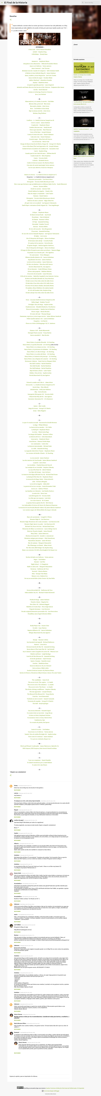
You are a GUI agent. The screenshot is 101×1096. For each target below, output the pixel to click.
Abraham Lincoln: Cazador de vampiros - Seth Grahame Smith (40, 70)
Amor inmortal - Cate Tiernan (40, 68)
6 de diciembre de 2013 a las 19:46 (29, 896)
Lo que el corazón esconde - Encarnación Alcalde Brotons (39, 422)
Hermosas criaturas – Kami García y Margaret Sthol (40, 361)
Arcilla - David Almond (40, 89)
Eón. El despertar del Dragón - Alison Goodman (40, 238)
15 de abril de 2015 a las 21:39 (26, 972)
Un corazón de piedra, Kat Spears (39, 722)
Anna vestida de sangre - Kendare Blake (40, 78)
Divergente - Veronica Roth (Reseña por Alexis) (40, 198)
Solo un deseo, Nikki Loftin (40, 668)
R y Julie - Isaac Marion (40, 628)
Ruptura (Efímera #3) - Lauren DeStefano (40, 630)
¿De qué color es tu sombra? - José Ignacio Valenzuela (40, 203)
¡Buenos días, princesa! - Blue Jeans (39, 104)
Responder (17, 790)
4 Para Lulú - (39, 49)
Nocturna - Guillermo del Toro (40, 569)
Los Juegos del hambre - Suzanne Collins (40, 434)
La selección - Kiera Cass (39, 493)
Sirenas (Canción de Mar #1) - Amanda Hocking (40, 647)
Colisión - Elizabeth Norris (40, 160)
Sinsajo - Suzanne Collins (40, 640)
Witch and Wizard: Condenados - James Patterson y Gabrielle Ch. (39, 746)
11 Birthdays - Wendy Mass (39, 54)
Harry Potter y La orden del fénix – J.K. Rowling (40, 354)
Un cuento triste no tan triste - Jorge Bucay (39, 713)
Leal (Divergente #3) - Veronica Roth (39, 495)
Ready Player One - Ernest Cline (39, 625)
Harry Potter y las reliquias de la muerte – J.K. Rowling (40, 359)
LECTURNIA (17, 924)
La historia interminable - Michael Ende (40, 446)
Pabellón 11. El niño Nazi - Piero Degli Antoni (39, 606)
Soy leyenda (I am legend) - (40, 642)
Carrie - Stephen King (40, 151)
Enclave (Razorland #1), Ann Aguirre (39, 266)
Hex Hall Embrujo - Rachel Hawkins (40, 368)
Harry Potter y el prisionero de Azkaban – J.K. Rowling (40, 349)
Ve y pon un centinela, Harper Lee (40, 739)
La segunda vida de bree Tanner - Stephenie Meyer (40, 451)
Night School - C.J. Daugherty (39, 564)
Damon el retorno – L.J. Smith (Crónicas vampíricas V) (40, 174)
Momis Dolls (17, 873)
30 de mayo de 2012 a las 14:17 (25, 809)
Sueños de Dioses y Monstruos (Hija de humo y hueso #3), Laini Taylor (40, 673)
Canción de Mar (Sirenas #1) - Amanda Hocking (40, 656)
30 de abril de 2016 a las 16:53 (33, 1023)
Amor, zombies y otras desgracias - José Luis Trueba (40, 75)
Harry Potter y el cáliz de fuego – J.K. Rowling (40, 351)
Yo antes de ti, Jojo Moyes (39, 765)
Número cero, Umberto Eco (40, 576)
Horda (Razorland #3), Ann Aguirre (39, 375)
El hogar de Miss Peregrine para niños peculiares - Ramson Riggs (40, 250)
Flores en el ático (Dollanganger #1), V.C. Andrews (40, 323)
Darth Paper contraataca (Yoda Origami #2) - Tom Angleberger (40, 205)
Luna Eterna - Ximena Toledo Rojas (39, 441)
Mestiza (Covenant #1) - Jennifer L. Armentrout (39, 536)
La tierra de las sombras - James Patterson (39, 262)
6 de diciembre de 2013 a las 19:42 (29, 883)
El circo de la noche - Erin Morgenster (40, 229)
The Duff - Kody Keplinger (40, 703)
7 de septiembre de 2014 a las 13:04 (25, 914)
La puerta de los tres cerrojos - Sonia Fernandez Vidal (40, 486)
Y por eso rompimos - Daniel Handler (39, 760)
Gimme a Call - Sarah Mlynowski (39, 330)
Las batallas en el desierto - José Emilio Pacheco (39, 491)
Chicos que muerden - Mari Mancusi (40, 130)
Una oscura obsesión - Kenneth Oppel (39, 710)
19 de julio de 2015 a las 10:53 (29, 1014)
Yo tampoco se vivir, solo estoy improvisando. (27, 801)
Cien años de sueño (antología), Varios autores (40, 165)
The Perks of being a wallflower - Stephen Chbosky (40, 689)
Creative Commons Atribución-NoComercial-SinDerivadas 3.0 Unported (65, 1088)
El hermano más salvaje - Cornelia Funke (40, 240)
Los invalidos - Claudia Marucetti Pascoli (39, 465)
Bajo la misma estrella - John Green (39, 111)
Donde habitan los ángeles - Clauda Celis (40, 191)
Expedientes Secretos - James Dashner (39, 259)
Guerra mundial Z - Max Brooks (39, 335)
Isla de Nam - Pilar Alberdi (40, 387)
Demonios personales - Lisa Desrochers (40, 179)
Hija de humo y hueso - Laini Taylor (40, 370)
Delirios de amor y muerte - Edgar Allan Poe (40, 200)
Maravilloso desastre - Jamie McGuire (39, 540)
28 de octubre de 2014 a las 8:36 (28, 924)
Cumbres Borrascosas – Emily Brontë (40, 127)
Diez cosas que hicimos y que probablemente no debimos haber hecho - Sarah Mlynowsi (40, 184)
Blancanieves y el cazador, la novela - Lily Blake (39, 101)
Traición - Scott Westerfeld (40, 696)
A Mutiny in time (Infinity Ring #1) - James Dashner (40, 73)
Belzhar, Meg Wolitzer (39, 113)
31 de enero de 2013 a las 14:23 (26, 855)
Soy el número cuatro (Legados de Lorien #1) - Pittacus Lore (40, 651)
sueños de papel (19, 820)
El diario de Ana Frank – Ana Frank (40, 215)
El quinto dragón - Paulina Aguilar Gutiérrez (40, 245)
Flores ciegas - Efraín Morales (40, 311)
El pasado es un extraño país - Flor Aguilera (40, 252)
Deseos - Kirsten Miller (40, 186)
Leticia (16, 793)
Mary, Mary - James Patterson (39, 533)
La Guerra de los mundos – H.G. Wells (40, 427)
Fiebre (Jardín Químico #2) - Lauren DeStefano (40, 318)
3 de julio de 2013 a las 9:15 (27, 873)
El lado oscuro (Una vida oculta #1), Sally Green (39, 281)
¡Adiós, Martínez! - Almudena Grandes (40, 80)
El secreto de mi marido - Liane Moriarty (39, 274)
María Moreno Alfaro (20, 1023)
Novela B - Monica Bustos (39, 571)
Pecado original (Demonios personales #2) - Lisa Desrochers (39, 611)
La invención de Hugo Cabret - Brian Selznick (39, 479)
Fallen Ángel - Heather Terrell (40, 302)
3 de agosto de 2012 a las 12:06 (25, 833)
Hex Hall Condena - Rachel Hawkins (40, 363)
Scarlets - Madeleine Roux (40, 663)
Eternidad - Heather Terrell (40, 224)
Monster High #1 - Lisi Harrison (39, 519)
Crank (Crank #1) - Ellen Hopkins (40, 155)
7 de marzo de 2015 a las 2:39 (26, 955)
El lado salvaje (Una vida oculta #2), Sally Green (40, 292)
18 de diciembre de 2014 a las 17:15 (26, 935)
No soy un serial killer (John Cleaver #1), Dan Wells (39, 578)
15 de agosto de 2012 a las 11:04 (26, 843)
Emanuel (16, 1032)
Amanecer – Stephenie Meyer (40, 61)
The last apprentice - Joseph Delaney (40, 691)
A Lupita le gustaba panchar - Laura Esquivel (40, 85)
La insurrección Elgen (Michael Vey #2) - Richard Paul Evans (40, 474)
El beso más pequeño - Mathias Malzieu (39, 271)
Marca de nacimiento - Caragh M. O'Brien (39, 517)
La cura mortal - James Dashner (39, 458)
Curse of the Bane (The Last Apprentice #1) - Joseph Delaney (40, 146)
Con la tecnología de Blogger (51, 1091)
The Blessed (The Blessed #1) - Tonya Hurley (40, 694)
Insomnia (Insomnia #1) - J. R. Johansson (40, 399)
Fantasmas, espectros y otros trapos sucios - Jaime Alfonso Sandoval (40, 316)
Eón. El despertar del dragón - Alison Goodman (40, 248)
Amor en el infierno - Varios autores (40, 66)
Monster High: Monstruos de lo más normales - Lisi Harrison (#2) (39, 521)
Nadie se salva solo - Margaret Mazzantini (39, 566)
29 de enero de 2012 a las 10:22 (25, 793)
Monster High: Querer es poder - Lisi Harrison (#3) (39, 524)
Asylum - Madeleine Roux (40, 82)
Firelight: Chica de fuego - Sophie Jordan (40, 304)
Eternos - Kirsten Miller (40, 226)
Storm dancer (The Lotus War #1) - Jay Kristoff (40, 649)
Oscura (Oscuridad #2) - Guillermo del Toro (39, 590)
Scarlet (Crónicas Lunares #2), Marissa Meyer (40, 670)
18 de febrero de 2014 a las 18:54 (27, 904)
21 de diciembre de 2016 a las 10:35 (27, 1032)
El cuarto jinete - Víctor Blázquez (39, 255)
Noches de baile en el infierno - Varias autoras (39, 557)
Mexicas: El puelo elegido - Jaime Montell (39, 531)
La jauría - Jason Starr (39, 462)
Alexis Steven (18, 1014)
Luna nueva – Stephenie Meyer (40, 439)
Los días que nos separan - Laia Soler (40, 498)
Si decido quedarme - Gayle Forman (40, 658)
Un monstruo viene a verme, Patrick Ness (39, 717)
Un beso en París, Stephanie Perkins (39, 715)
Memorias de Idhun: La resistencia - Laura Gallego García (39, 529)
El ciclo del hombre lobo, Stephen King (39, 290)
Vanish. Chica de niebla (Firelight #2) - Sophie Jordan (40, 734)
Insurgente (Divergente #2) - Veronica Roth (40, 394)
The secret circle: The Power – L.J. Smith (40, 687)
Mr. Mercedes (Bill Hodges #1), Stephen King (39, 547)
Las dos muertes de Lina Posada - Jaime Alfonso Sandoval (40, 460)
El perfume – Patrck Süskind (40, 217)
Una (39, 720)
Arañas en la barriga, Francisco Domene (40, 92)
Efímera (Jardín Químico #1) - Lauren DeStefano (39, 257)
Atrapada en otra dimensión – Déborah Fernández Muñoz (40, 63)
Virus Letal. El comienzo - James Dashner (40, 736)
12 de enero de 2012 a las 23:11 (25, 785)
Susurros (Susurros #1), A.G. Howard (40, 665)
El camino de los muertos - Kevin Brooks (40, 243)
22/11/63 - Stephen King (39, 52)
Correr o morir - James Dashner (40, 122)
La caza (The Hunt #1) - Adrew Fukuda (39, 470)
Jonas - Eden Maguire (39, 410)
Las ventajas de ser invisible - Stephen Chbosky (39, 467)
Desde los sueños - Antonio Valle (40, 189)
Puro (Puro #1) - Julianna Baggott (39, 604)
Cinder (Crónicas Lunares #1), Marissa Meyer (40, 163)
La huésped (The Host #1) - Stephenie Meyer (39, 477)
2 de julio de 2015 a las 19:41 (26, 992)
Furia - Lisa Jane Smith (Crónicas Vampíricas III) (40, 300)
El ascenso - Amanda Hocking (40, 231)
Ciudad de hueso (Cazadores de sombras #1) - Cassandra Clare (40, 148)
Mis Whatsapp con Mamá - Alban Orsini (40, 545)
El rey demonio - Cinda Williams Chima (39, 269)
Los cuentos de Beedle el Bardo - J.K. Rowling (39, 453)
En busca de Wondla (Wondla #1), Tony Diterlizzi (39, 278)
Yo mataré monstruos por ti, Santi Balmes (39, 762)
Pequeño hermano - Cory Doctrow (40, 609)
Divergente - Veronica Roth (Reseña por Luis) (40, 181)
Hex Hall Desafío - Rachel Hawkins (40, 366)
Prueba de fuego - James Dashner (39, 599)
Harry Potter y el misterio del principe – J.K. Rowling (40, 356)
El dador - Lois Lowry (40, 236)
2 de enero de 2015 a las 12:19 (26, 945)
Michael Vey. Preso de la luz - (39, 526)
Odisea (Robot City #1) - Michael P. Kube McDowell (39, 592)
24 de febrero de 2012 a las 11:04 (48, 800)
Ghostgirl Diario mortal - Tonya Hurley (39, 333)
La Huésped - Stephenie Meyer (40, 429)
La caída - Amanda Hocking (39, 448)
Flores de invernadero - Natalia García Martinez (40, 309)
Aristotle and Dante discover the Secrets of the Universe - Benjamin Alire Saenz (40, 87)
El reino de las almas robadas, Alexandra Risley (40, 285)
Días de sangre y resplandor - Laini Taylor (40, 193)
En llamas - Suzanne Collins (40, 219)
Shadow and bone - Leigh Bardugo (40, 654)
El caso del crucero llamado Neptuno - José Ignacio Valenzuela (40, 233)
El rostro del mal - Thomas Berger (40, 314)
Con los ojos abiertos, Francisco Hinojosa (40, 167)
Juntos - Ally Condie (40, 406)
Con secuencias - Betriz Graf (40, 141)
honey (16, 785)
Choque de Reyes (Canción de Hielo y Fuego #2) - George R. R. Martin (40, 144)
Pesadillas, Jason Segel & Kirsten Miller (39, 614)
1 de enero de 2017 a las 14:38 (33, 1042)
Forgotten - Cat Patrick (40, 321)
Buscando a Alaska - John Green (39, 106)
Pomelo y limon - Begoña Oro (39, 602)
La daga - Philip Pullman (40, 425)
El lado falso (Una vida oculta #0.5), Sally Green (39, 283)
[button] (10, 20)
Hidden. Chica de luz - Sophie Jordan (40, 373)
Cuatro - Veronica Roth (40, 158)
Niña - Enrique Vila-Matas (39, 573)
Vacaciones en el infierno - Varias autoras (40, 732)
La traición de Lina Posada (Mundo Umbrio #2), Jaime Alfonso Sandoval (40, 507)
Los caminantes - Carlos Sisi (39, 444)
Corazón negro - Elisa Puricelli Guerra (40, 139)
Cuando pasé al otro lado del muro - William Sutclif (40, 153)
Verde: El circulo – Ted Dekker (40, 729)
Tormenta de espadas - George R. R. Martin (40, 701)
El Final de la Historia (15, 2)
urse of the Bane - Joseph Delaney (41, 132)
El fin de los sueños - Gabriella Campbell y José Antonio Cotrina (39, 276)
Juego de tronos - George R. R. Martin (40, 408)
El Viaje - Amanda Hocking (41, 222)
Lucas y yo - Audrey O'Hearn (39, 488)
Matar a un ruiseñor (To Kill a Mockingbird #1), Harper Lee (39, 550)
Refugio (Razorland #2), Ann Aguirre (39, 632)
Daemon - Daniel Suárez (40, 196)
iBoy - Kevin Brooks (41, 392)
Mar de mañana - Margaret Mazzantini (39, 543)
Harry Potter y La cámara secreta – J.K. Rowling (40, 347)
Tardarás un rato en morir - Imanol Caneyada (40, 699)
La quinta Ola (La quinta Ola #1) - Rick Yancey (39, 503)
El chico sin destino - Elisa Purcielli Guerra (40, 264)
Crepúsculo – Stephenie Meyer (40, 125)
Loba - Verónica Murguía (39, 481)
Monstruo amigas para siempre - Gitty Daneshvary (39, 538)
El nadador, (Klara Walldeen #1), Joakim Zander (40, 288)
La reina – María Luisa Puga (40, 432)
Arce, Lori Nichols (40, 94)
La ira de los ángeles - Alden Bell (39, 484)
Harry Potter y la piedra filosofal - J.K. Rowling (40, 342)
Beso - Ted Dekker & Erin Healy (39, 108)
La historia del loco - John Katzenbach (40, 436)
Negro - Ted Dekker (40, 559)
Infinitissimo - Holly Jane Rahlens (40, 389)
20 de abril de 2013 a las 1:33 (26, 864)
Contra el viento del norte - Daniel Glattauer (40, 134)
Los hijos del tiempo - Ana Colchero (39, 472)
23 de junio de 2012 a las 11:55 (30, 820)
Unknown (16, 904)
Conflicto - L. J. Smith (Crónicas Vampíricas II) (40, 120)
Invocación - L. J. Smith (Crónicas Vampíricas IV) (40, 385)
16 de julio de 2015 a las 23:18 (26, 1004)
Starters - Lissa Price (40, 644)
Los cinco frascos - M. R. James (39, 500)
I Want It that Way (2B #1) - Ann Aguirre (40, 396)
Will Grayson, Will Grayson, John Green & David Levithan (40, 748)
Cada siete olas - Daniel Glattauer (40, 137)
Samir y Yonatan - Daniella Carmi (40, 661)
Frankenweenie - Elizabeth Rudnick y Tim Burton (40, 307)
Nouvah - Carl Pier (39, 562)
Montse (16, 935)
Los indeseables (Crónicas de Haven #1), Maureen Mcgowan (39, 505)
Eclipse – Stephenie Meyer (41, 212)
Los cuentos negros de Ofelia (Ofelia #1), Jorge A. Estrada (39, 510)
